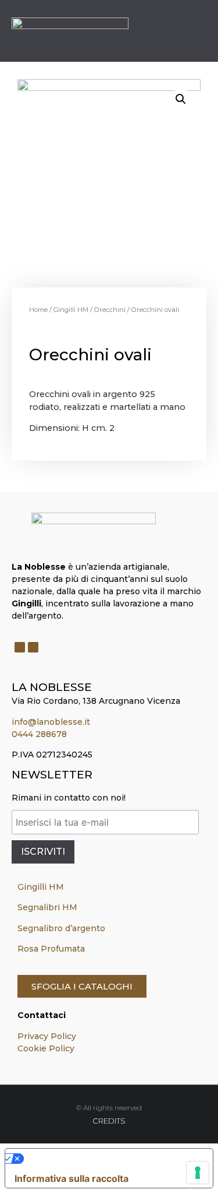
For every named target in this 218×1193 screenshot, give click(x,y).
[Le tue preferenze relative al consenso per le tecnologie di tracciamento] (198, 1173)
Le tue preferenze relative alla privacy (110, 1158)
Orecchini (110, 310)
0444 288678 (39, 734)
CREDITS (109, 1120)
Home (38, 310)
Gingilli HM (70, 310)
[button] (198, 30)
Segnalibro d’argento (61, 928)
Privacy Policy (46, 1036)
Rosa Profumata (51, 948)
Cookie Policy (45, 1048)
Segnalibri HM (47, 907)
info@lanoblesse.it (51, 722)
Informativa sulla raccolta (71, 1178)
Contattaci (41, 1015)
